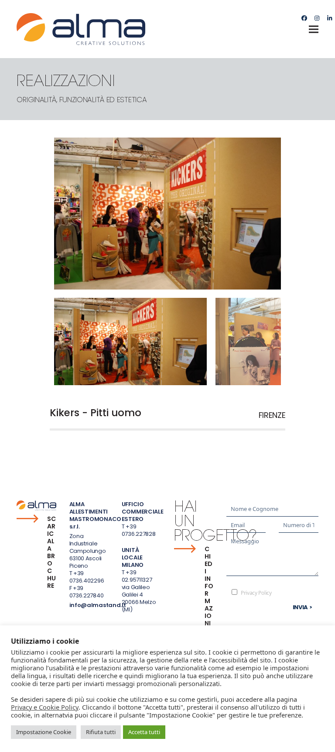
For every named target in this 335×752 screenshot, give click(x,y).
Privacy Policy (256, 593)
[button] (313, 29)
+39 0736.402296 (86, 577)
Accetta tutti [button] (144, 732)
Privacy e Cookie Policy (45, 707)
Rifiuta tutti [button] (101, 732)
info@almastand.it (97, 605)
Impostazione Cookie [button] (43, 732)
